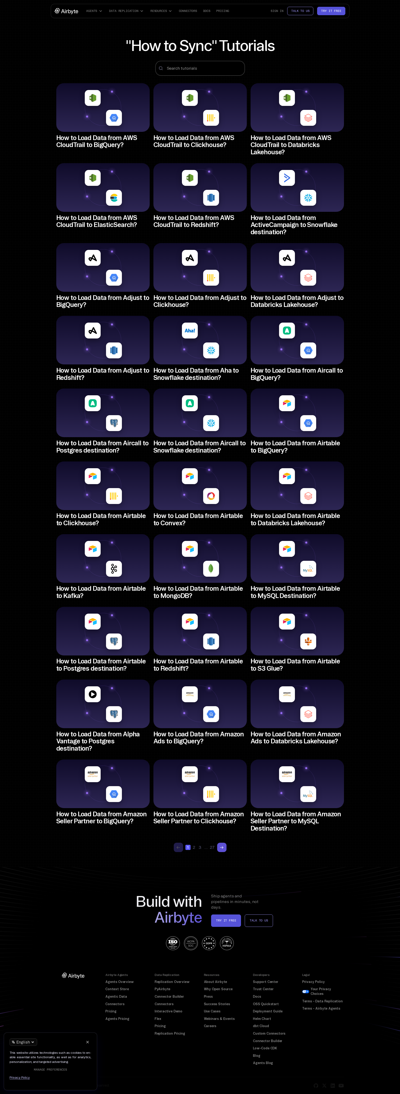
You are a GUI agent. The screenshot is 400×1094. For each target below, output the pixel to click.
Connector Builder (169, 996)
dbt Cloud (261, 1026)
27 (212, 847)
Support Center (265, 982)
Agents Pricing (117, 1019)
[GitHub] (316, 1085)
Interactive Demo (168, 1011)
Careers (210, 1026)
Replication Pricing (170, 1033)
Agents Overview (119, 982)
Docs (206, 11)
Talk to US (259, 920)
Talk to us (300, 11)
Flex (158, 1019)
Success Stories (217, 1004)
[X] (324, 1085)
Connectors (188, 11)
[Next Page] (222, 847)
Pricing (222, 11)
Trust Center (263, 989)
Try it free (331, 11)
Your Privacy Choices (321, 991)
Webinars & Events (219, 1019)
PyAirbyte (162, 989)
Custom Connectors (269, 1033)
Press (208, 996)
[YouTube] (341, 1085)
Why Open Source (218, 989)
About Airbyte (215, 982)
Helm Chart (262, 1019)
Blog (256, 1056)
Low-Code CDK (265, 1048)
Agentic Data (116, 996)
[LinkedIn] (333, 1085)
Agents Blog (263, 1063)
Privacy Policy (313, 982)
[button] (94, 11)
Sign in (277, 11)
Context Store (117, 989)
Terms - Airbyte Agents (321, 1008)
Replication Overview (172, 982)
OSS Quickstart (266, 1004)
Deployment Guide (267, 1011)
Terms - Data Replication (322, 1001)
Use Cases (212, 1011)
